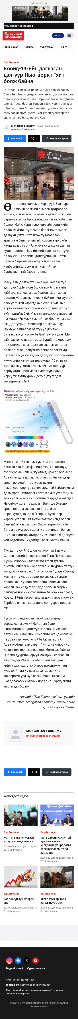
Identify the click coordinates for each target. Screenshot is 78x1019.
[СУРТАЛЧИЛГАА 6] (46, 17)
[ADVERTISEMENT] (39, 11)
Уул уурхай (46, 47)
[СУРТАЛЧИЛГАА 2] (35, 17)
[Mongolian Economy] (13, 35)
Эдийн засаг (10, 47)
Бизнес (29, 47)
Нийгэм (64, 47)
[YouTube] (35, 960)
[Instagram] (9, 960)
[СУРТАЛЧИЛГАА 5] (43, 17)
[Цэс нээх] (72, 47)
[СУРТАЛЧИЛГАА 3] (37, 17)
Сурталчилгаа (36, 968)
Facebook (16, 138)
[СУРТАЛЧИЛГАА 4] (40, 17)
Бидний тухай (14, 968)
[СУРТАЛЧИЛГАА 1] (32, 17)
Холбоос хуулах (59, 138)
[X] (27, 960)
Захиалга (58, 35)
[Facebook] (18, 960)
